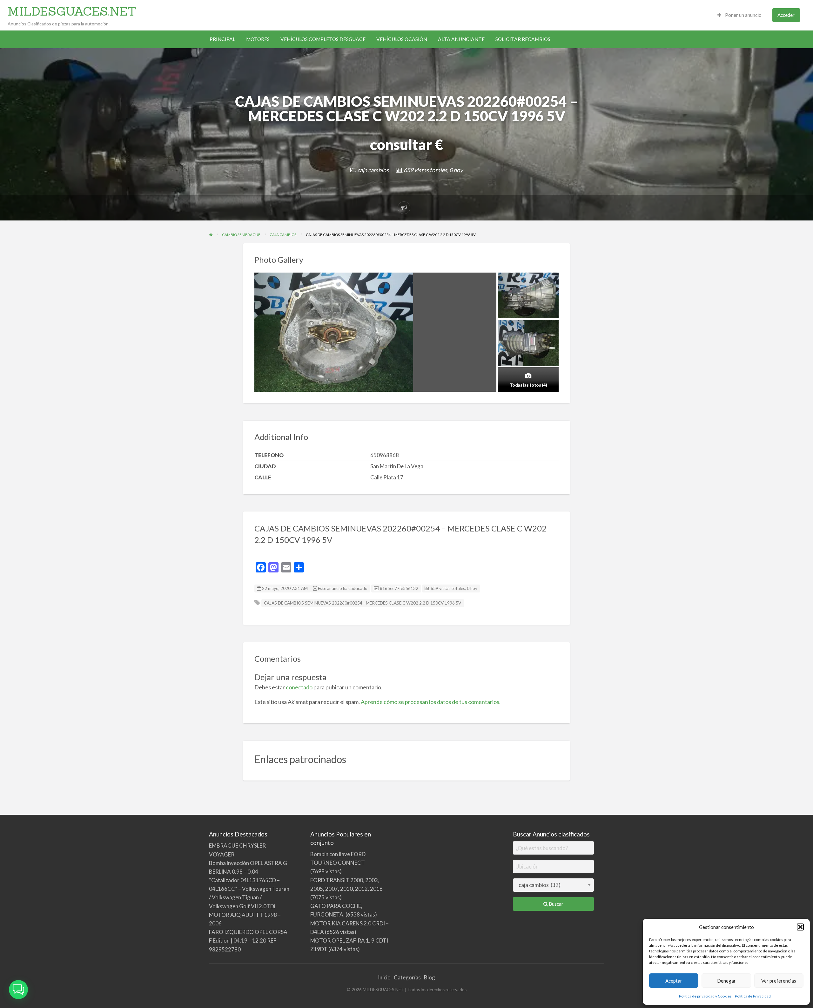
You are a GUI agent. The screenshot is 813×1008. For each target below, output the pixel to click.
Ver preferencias (778, 981)
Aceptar (673, 981)
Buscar (555, 904)
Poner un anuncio (743, 15)
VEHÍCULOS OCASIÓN (401, 39)
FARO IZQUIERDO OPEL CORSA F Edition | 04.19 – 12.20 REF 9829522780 (248, 940)
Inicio (384, 977)
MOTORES (258, 39)
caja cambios (373, 169)
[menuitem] (739, 15)
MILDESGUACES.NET (72, 11)
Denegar (726, 981)
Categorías (407, 977)
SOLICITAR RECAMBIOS (522, 39)
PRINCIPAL (222, 39)
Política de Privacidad (753, 996)
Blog (429, 977)
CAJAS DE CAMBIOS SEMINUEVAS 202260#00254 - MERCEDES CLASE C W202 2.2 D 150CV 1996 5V (362, 602)
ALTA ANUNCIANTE (461, 39)
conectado (299, 687)
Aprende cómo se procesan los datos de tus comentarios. (431, 701)
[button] (800, 927)
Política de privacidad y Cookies (705, 996)
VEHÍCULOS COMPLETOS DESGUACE (323, 39)
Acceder (786, 15)
